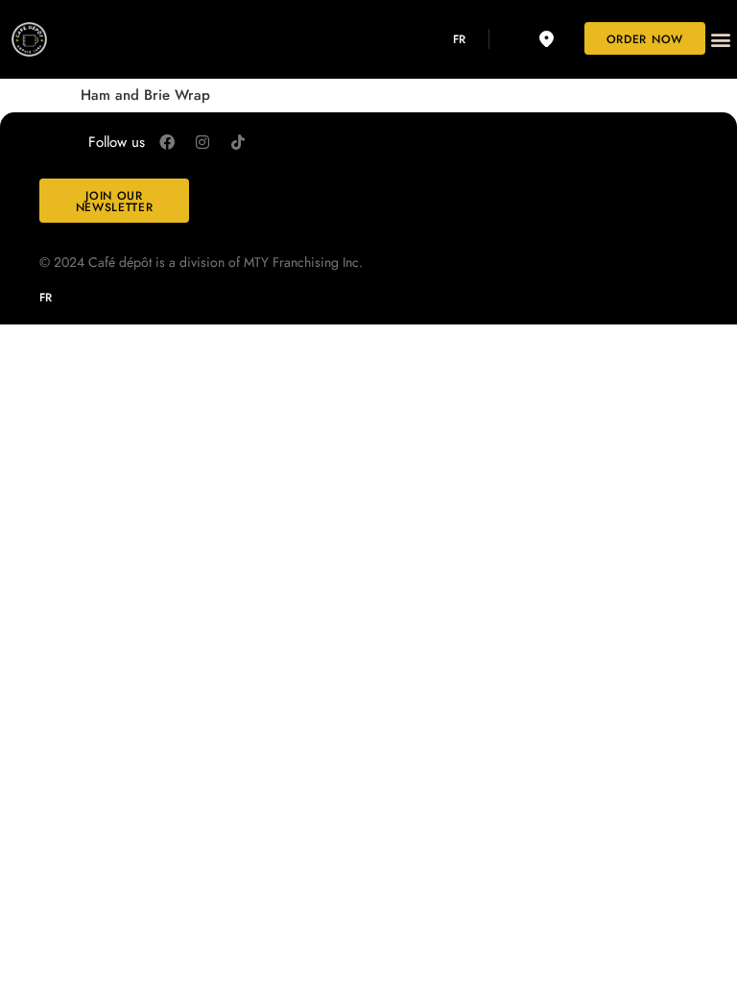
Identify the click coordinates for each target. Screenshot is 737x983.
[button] (721, 39)
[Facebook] (167, 142)
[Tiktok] (238, 142)
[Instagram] (202, 142)
